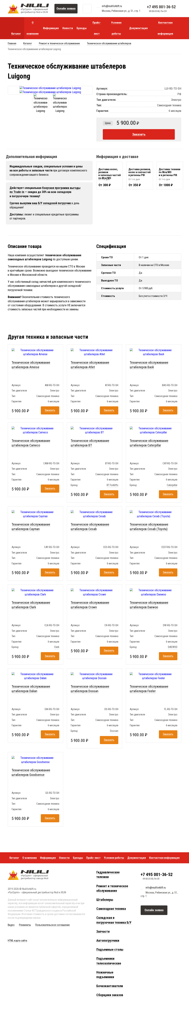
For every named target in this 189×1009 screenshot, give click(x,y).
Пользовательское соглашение (52, 924)
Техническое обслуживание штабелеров (109, 43)
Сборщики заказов (109, 995)
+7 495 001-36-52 (161, 7)
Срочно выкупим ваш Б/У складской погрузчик (40, 203)
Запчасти (103, 931)
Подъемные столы (109, 949)
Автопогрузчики (107, 940)
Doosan (114, 730)
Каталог (27, 43)
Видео (11, 924)
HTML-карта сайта (17, 940)
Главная (12, 43)
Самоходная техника (111, 909)
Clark (56, 647)
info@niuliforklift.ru (112, 6)
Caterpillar (172, 485)
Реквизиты (25, 924)
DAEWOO (172, 647)
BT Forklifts (112, 485)
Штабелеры (104, 900)
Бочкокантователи (109, 986)
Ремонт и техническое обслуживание (59, 43)
